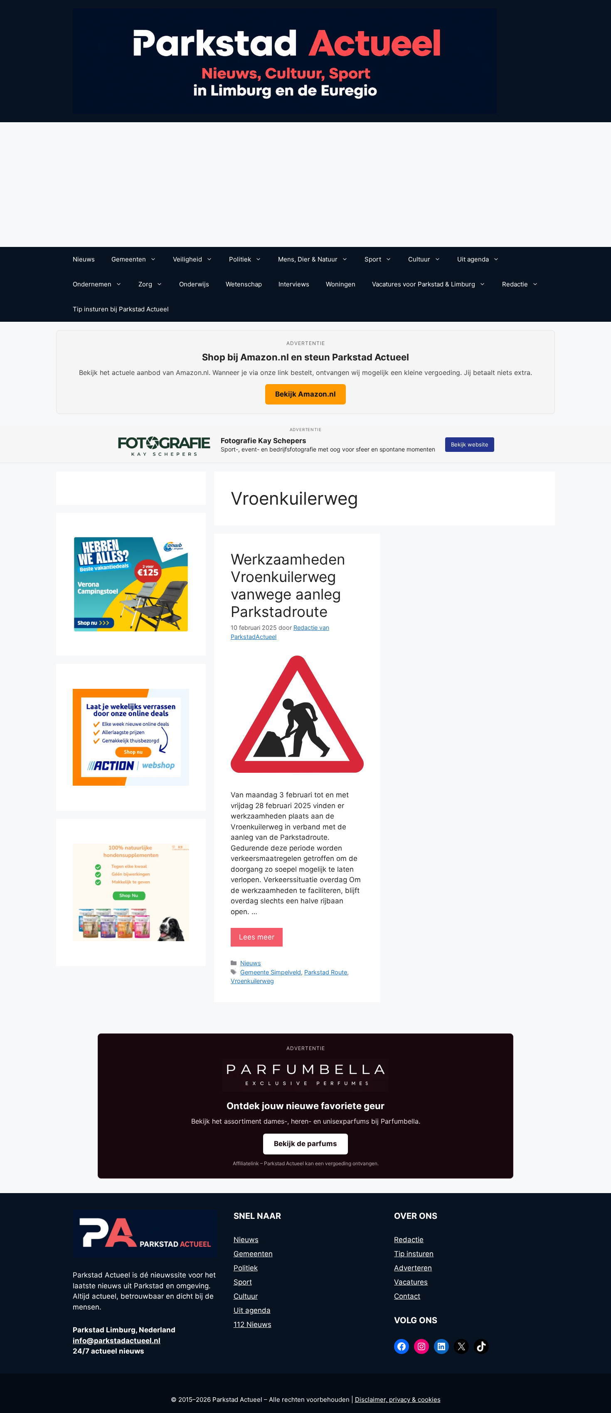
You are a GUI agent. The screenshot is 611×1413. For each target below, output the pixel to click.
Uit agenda (473, 259)
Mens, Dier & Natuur (308, 259)
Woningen (340, 284)
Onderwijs (194, 284)
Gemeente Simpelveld (270, 972)
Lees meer (256, 937)
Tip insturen (414, 1254)
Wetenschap (244, 284)
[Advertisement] (305, 184)
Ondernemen (92, 284)
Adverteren (413, 1268)
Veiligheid (187, 259)
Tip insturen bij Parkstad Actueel (121, 309)
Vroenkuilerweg (252, 980)
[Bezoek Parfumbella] (305, 1075)
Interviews (293, 284)
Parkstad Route (325, 972)
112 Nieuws (252, 1324)
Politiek (240, 259)
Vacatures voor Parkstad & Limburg (423, 284)
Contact (407, 1296)
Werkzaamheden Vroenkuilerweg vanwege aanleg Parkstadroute (288, 585)
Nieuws (84, 259)
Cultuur (419, 259)
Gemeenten (128, 259)
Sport (373, 259)
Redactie (515, 284)
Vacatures (411, 1282)
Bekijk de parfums (305, 1143)
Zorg (145, 284)
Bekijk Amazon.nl (305, 394)
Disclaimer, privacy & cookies (398, 1399)
